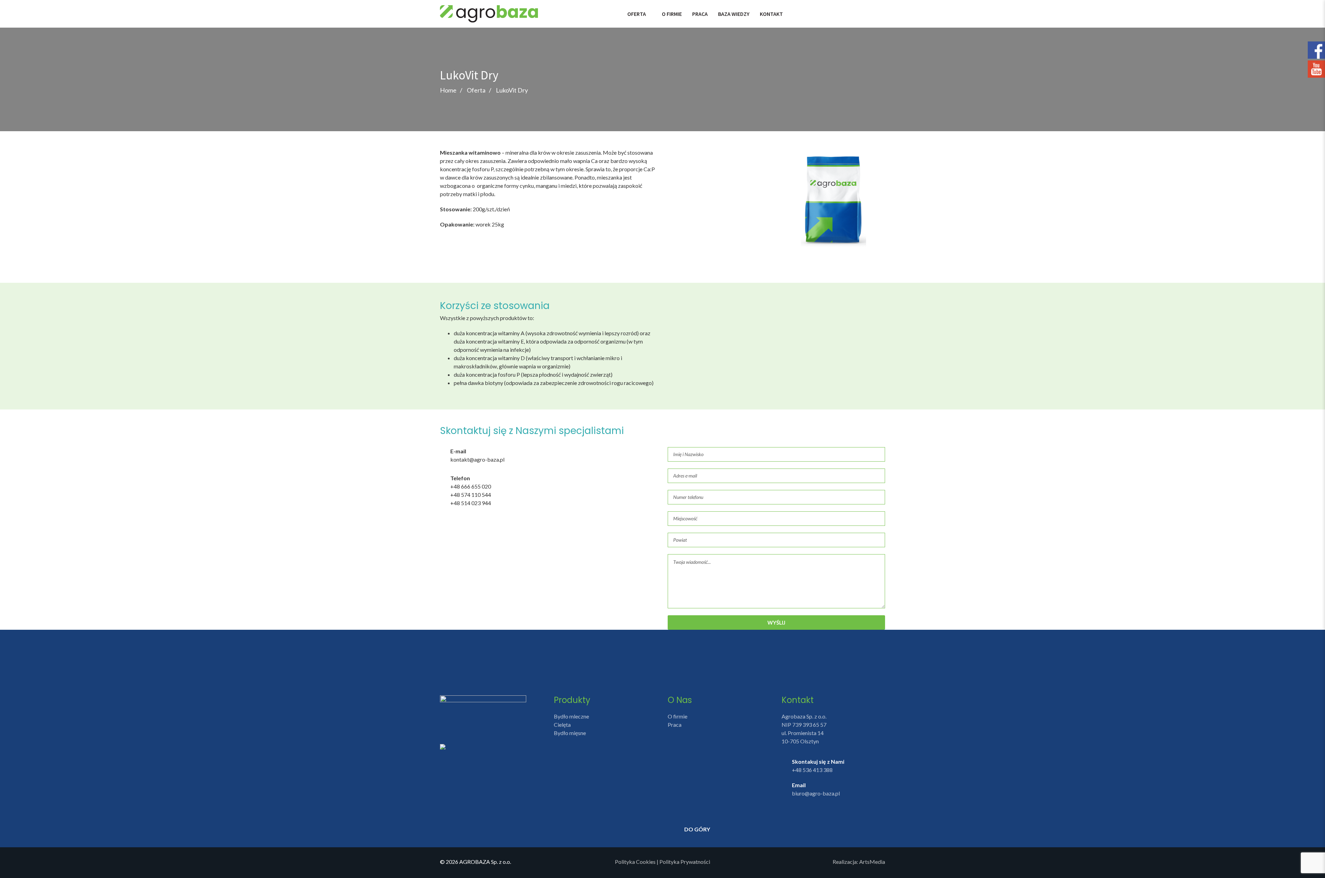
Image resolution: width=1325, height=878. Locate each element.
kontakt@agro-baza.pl (477, 459)
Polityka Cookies (635, 861)
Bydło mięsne (570, 733)
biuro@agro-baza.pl (816, 793)
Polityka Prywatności (684, 861)
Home (448, 90)
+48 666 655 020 (470, 486)
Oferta (636, 13)
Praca (700, 13)
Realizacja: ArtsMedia (859, 861)
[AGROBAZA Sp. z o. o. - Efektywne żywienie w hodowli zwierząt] (489, 13)
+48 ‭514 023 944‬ (470, 503)
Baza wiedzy (733, 13)
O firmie (672, 13)
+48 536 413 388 (812, 769)
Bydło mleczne (571, 716)
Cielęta (562, 724)
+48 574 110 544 (470, 494)
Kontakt (771, 13)
